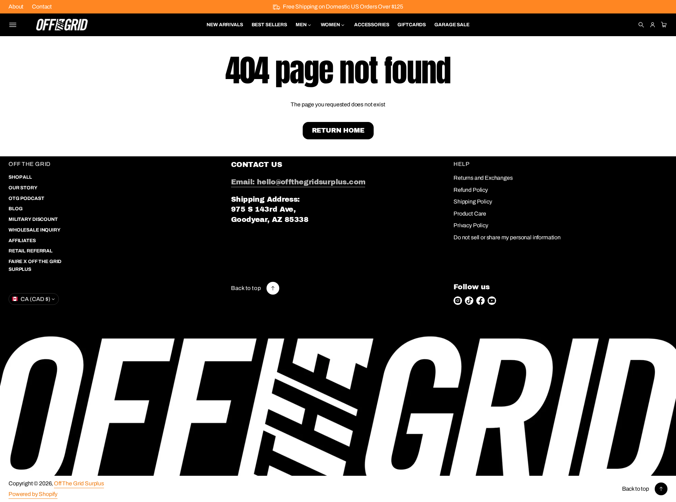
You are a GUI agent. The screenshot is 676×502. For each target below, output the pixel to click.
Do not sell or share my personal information (507, 237)
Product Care (470, 214)
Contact (42, 7)
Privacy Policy (471, 225)
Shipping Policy (473, 202)
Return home (338, 130)
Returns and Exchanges (483, 178)
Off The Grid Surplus (79, 483)
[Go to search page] (641, 24)
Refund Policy (471, 190)
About (16, 7)
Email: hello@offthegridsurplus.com (298, 182)
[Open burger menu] (13, 25)
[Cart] (662, 24)
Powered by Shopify (33, 494)
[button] (641, 24)
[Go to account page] (652, 24)
